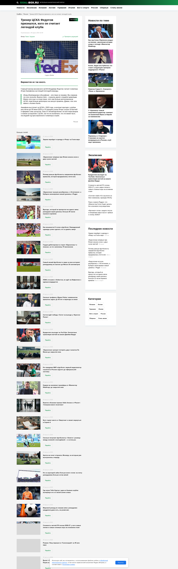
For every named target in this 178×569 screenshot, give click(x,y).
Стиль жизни (116, 8)
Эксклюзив (32, 8)
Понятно (121, 562)
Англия (52, 8)
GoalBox (19, 14)
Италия (71, 8)
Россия (94, 8)
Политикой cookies (68, 564)
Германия (61, 8)
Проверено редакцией (71, 36)
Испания (43, 8)
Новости (21, 8)
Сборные (104, 8)
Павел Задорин (30, 36)
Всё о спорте (83, 8)
